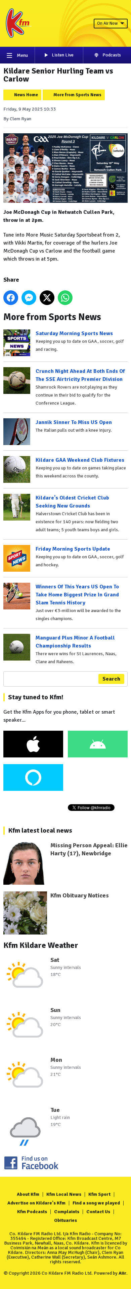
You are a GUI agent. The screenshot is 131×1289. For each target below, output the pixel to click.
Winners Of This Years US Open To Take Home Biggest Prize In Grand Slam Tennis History (77, 594)
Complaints (66, 1211)
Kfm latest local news (40, 830)
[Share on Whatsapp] (65, 297)
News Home (26, 95)
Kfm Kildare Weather (40, 945)
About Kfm (28, 1194)
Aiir (122, 1273)
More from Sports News (77, 95)
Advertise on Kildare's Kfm (36, 1203)
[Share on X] (47, 297)
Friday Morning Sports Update (73, 549)
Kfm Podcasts (32, 1211)
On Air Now (107, 23)
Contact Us (98, 1211)
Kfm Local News (63, 1194)
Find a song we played (96, 1203)
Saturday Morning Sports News (74, 333)
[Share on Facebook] (10, 297)
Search (111, 679)
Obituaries (65, 1220)
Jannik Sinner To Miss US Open (74, 422)
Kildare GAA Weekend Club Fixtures (80, 460)
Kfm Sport (99, 1194)
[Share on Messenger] (28, 297)
